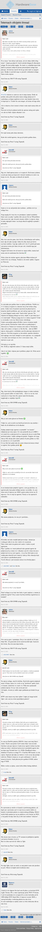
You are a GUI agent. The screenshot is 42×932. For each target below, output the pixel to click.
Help (40, 926)
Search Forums (6, 15)
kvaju (5, 772)
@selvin (3, 95)
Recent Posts (17, 15)
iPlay (10, 274)
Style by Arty (38, 928)
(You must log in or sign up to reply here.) (30, 914)
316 (22, 26)
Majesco (11, 883)
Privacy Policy (30, 928)
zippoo (11, 185)
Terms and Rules (20, 928)
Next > (31, 26)
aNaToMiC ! (7, 566)
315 (19, 26)
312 (12, 26)
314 (17, 26)
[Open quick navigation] (40, 18)
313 (14, 26)
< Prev (3, 26)
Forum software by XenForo (8, 930)
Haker (10, 87)
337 (27, 26)
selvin (11, 31)
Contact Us (34, 926)
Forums (14, 11)
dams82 (11, 150)
